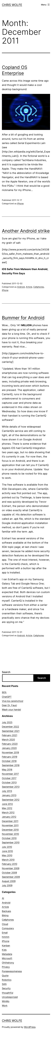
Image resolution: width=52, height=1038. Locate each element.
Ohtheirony (8, 962)
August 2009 (9, 881)
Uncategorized (10, 997)
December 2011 (10, 821)
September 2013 (10, 786)
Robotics (6, 979)
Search (6, 672)
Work (4, 1005)
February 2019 (9, 756)
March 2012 (8, 812)
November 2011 (10, 825)
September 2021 (10, 731)
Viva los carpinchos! (12, 701)
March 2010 (8, 859)
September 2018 (10, 765)
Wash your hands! (11, 709)
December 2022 (10, 726)
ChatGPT (7, 696)
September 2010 (10, 842)
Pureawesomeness (12, 971)
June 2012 (7, 804)
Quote (5, 975)
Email (5, 932)
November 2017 (10, 774)
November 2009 (10, 868)
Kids (4, 949)
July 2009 (7, 885)
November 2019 (10, 752)
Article (29, 287)
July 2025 (7, 722)
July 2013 (7, 791)
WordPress (29, 1027)
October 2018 (9, 761)
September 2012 (10, 799)
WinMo (5, 1001)
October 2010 (9, 838)
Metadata (7, 954)
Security (6, 988)
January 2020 (9, 748)
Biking (5, 915)
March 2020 (8, 739)
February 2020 (10, 744)
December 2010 (10, 829)
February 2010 (9, 864)
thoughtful (7, 992)
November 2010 (10, 834)
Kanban (6, 945)
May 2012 (7, 808)
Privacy (6, 967)
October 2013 (9, 782)
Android (21, 287)
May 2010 (7, 855)
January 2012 (9, 816)
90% (4, 692)
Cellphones (38, 287)
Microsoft (7, 958)
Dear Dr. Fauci (9, 705)
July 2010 (7, 847)
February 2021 (9, 735)
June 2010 (7, 851)
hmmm (5, 937)
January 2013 (9, 795)
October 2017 (9, 778)
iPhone (20, 203)
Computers (8, 928)
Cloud (5, 924)
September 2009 (11, 877)
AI (3, 898)
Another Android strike (26, 231)
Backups (6, 911)
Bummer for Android (23, 317)
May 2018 (7, 769)
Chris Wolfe (12, 5)
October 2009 (9, 872)
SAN (4, 984)
